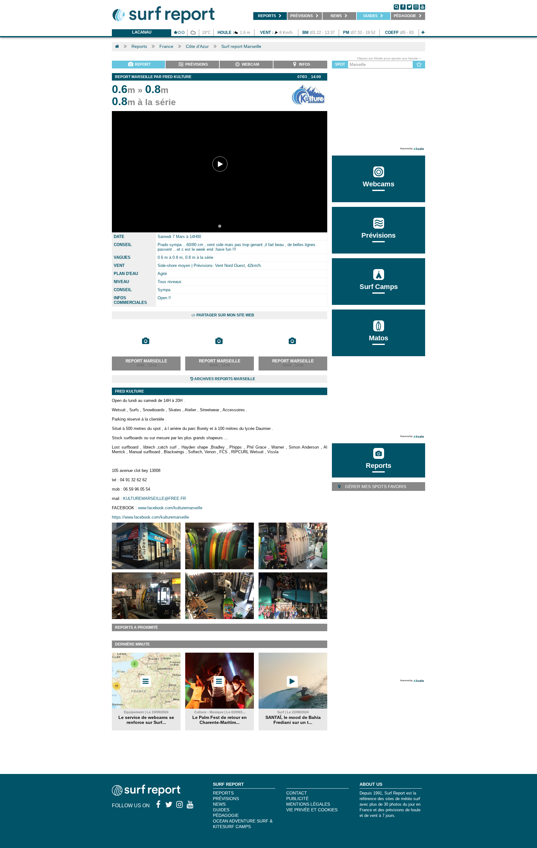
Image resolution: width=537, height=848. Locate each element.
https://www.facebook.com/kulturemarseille (150, 517)
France (166, 46)
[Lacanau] (423, 32)
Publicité (297, 798)
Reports (139, 46)
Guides (221, 809)
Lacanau (141, 32)
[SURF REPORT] (146, 794)
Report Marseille (146, 361)
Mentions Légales (308, 804)
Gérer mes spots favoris (375, 486)
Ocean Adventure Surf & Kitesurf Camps (243, 823)
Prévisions (226, 798)
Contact (296, 792)
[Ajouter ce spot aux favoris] (419, 65)
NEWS (219, 804)
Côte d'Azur (197, 46)
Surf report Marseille (241, 46)
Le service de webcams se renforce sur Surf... (146, 720)
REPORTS (223, 792)
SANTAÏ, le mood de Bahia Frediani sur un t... (293, 720)
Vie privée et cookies (311, 809)
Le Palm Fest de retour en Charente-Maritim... (219, 720)
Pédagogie (226, 815)
